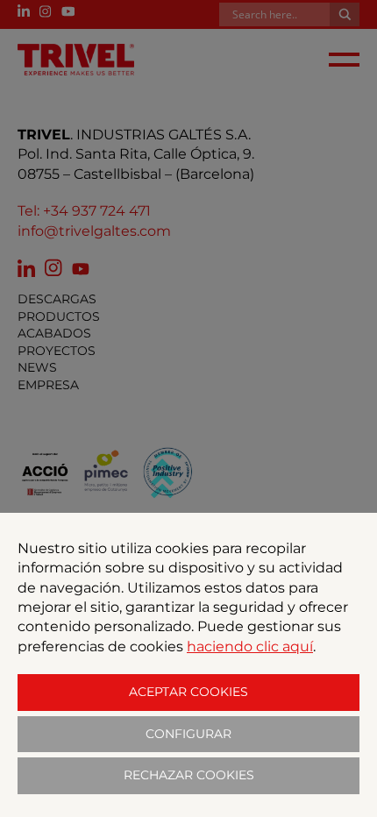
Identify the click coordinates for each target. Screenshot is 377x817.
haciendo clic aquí (250, 646)
